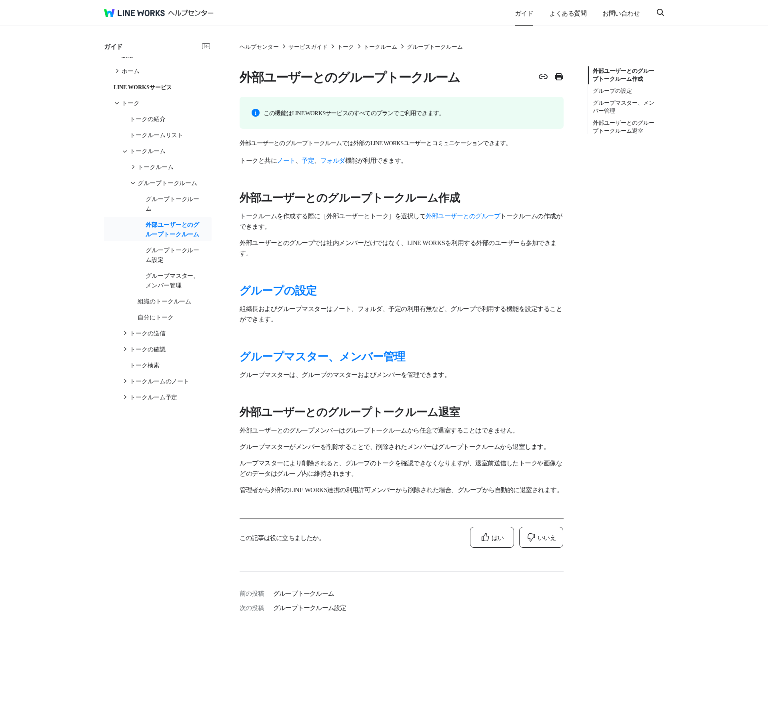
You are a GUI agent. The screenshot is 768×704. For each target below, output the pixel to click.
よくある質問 (567, 13)
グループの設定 (278, 289)
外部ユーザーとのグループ (463, 215)
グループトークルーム (435, 46)
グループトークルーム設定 (309, 607)
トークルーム (380, 46)
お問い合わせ (621, 13)
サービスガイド (308, 46)
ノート (286, 160)
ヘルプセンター (259, 46)
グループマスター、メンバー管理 (322, 355)
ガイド (524, 13)
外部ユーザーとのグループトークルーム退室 (623, 126)
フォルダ (332, 160)
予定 (308, 160)
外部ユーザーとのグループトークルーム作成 (623, 74)
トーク (345, 46)
